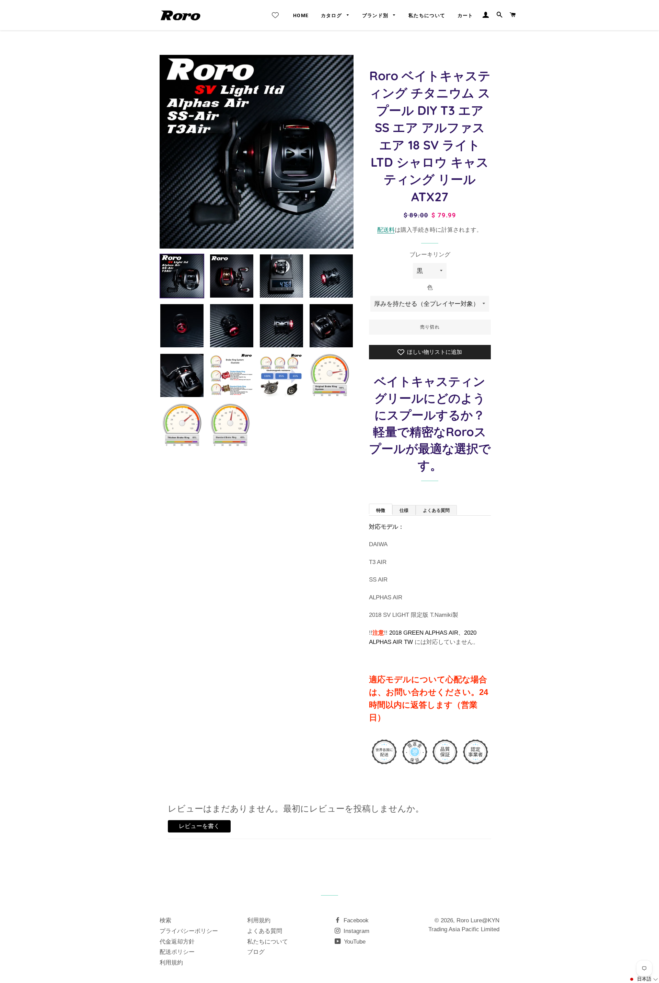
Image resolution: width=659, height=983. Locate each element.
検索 (165, 920)
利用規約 (171, 962)
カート (465, 15)
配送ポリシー (177, 952)
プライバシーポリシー (189, 931)
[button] (643, 979)
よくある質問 (264, 931)
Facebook (355, 920)
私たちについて (427, 15)
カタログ (332, 15)
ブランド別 (376, 15)
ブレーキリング (429, 254)
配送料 (386, 230)
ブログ (256, 952)
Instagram (355, 931)
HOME (301, 15)
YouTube (354, 941)
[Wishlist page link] (275, 15)
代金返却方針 (177, 941)
